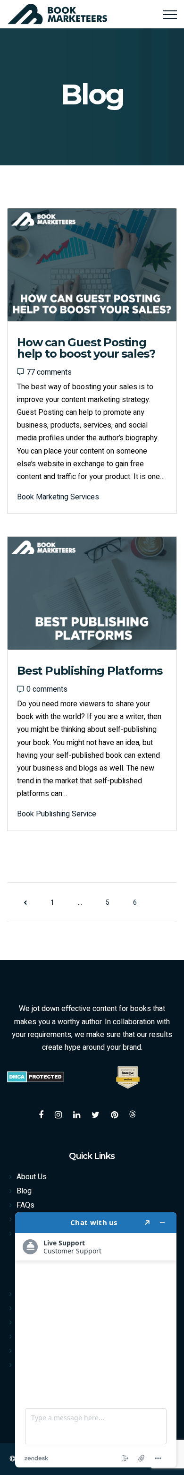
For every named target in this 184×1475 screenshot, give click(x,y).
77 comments (49, 372)
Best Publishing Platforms (89, 670)
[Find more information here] (96, 1340)
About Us (32, 1177)
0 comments (46, 689)
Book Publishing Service (56, 814)
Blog (24, 1191)
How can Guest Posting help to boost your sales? (86, 347)
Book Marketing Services (58, 497)
